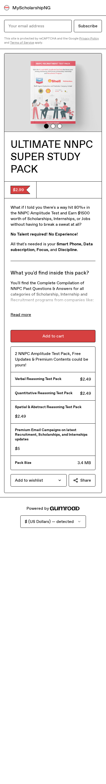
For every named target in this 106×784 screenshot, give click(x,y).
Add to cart (53, 336)
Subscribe (88, 25)
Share (85, 480)
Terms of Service (22, 42)
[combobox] (39, 480)
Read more (21, 314)
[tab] (46, 126)
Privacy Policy (89, 38)
